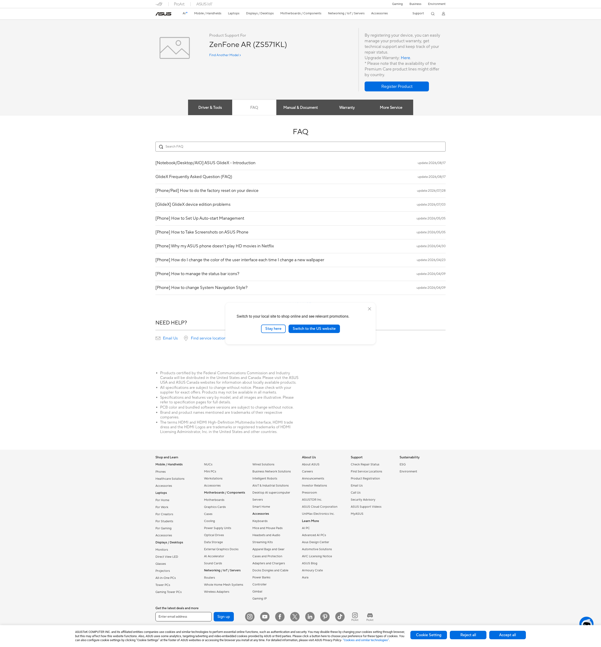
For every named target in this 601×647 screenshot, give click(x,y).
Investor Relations (314, 485)
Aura (305, 577)
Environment (437, 4)
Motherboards (214, 500)
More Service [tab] (391, 107)
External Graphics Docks (221, 549)
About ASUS (311, 464)
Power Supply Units (217, 528)
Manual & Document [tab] (300, 107)
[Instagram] (249, 616)
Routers (209, 578)
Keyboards (260, 521)
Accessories (163, 486)
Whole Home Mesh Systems (223, 585)
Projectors (162, 571)
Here (405, 58)
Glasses (160, 564)
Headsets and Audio (266, 535)
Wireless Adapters (216, 592)
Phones (160, 472)
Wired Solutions (263, 464)
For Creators (164, 514)
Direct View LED (166, 557)
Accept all (507, 635)
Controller (259, 584)
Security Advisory (363, 500)
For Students (164, 521)
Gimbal (257, 591)
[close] (369, 309)
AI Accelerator (214, 556)
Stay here (273, 328)
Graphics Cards (215, 507)
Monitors (161, 550)
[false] (397, 86)
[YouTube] (265, 616)
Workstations (213, 478)
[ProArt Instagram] (355, 616)
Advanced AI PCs (314, 535)
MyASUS (357, 514)
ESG (403, 464)
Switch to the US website (314, 328)
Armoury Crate (312, 570)
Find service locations (209, 338)
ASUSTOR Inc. (312, 500)
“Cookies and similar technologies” (366, 640)
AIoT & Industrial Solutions (270, 485)
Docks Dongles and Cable (270, 570)
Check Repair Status (365, 464)
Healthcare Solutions (170, 479)
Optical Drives (214, 535)
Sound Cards (213, 563)
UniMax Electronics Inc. (318, 514)
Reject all (468, 635)
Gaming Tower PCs (168, 592)
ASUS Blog (309, 563)
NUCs (208, 464)
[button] (397, 4)
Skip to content (158, 14)
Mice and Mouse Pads (267, 528)
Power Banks (261, 577)
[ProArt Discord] (370, 616)
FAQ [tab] (254, 107)
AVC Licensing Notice (317, 556)
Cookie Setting (428, 635)
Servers (257, 500)
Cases (208, 514)
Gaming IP (259, 598)
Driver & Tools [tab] (210, 107)
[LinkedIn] (310, 616)
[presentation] (158, 338)
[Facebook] (280, 616)
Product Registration (365, 478)
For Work (161, 507)
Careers (307, 471)
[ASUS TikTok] (340, 616)
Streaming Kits (262, 542)
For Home (162, 500)
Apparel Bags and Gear (268, 549)
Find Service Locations (366, 471)
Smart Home (261, 507)
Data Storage (213, 542)
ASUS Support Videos (366, 507)
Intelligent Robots (264, 478)
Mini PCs (210, 471)
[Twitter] (295, 616)
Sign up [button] (223, 616)
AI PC (306, 528)
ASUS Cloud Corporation (319, 507)
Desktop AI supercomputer (271, 493)
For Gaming (163, 528)
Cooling (209, 521)
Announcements (313, 478)
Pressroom (309, 493)
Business (415, 4)
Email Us (170, 338)
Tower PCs (162, 585)
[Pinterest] (325, 616)
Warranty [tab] (347, 107)
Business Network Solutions (271, 471)
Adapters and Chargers (268, 563)
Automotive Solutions (317, 549)
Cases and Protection (267, 556)
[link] (163, 14)
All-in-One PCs (165, 578)
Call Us (356, 493)
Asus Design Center (315, 542)
